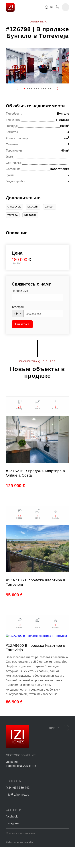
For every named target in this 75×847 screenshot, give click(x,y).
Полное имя (20, 290)
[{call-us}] (57, 7)
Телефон (18, 307)
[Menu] (66, 7)
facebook (12, 816)
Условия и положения (20, 833)
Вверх (54, 727)
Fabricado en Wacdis (19, 842)
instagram (12, 823)
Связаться (22, 324)
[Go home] (10, 7)
